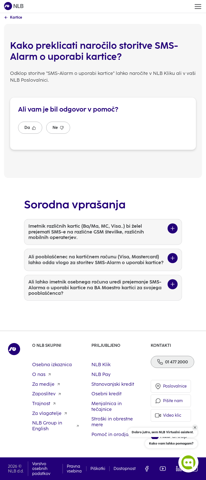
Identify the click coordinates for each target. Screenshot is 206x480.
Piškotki (97, 468)
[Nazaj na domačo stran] (14, 6)
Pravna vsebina (74, 468)
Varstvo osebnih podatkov (41, 468)
